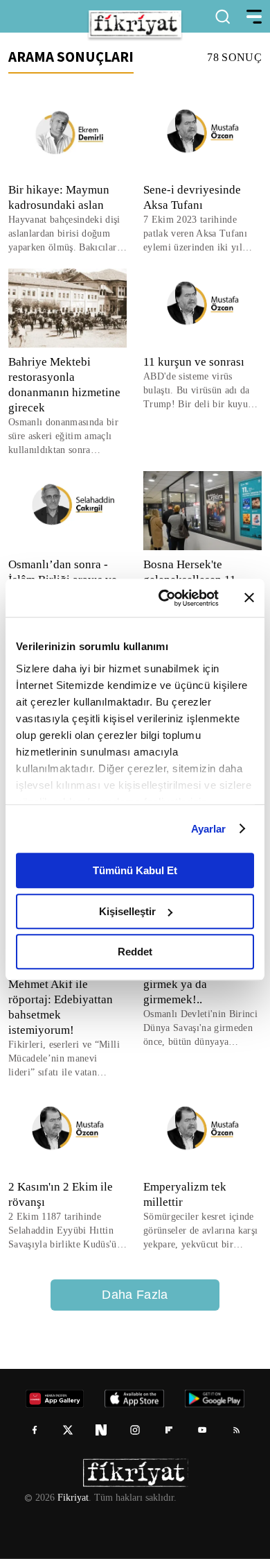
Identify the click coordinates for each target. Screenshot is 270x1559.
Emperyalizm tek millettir (185, 1194)
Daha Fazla (135, 1295)
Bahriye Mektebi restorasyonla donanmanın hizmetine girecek (67, 385)
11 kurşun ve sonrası (193, 362)
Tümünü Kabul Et (135, 870)
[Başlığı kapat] (249, 598)
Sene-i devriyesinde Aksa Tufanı (192, 197)
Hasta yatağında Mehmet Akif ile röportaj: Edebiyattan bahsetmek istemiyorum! (62, 999)
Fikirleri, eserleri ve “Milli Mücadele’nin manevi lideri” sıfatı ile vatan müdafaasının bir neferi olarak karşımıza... (61, 1059)
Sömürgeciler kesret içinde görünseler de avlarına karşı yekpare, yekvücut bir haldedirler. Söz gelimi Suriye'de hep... (201, 1231)
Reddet (135, 951)
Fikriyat (72, 1498)
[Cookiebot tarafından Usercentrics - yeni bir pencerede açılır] (164, 598)
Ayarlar (208, 829)
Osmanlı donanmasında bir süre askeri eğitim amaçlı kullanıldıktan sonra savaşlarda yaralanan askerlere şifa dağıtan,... (66, 436)
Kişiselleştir (127, 911)
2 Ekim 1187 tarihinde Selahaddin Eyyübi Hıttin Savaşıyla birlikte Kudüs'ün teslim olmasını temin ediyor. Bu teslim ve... (66, 1231)
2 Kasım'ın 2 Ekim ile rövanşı (59, 1194)
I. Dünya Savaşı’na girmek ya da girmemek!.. (189, 984)
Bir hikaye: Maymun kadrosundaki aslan (58, 197)
